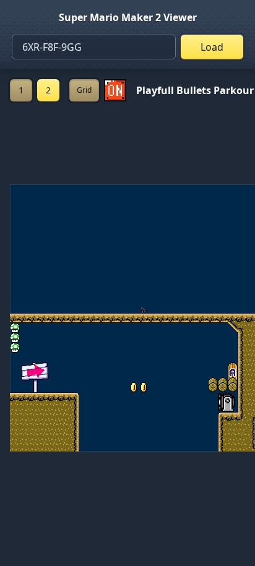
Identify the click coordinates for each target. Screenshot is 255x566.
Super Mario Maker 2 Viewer (128, 17)
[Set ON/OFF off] (115, 90)
